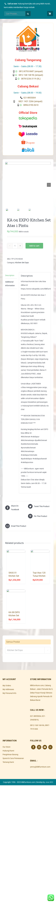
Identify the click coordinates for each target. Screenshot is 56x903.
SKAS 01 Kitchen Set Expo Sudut (14, 576)
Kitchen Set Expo (22, 263)
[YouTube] (45, 747)
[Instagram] (39, 747)
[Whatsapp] (50, 747)
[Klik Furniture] (28, 26)
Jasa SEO (49, 782)
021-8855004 (35, 716)
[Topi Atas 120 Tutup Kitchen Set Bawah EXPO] (40, 559)
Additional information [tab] (10, 284)
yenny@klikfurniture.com (40, 767)
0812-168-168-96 (37, 725)
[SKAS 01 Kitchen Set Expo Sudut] (16, 559)
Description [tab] (9, 275)
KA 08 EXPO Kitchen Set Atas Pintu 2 (14, 615)
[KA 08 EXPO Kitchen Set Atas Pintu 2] (16, 598)
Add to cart (34, 245)
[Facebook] (33, 747)
